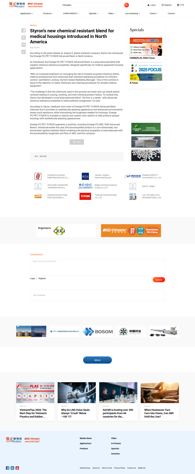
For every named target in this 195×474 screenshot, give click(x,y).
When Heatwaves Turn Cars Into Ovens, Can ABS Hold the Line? (159, 413)
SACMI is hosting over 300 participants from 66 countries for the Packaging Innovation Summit (118, 416)
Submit (159, 280)
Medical (33, 25)
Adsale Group (85, 468)
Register (42, 278)
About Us (96, 468)
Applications (85, 443)
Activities (115, 454)
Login (32, 278)
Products (84, 448)
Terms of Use (107, 468)
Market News (86, 438)
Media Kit (141, 468)
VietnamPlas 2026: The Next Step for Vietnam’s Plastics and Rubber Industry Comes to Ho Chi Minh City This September (35, 416)
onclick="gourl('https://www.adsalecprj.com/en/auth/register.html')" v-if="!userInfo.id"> (168, 5)
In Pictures (116, 443)
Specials (115, 448)
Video (113, 438)
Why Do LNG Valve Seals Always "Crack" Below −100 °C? (75, 413)
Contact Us (131, 468)
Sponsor (23, 406)
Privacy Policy (119, 468)
